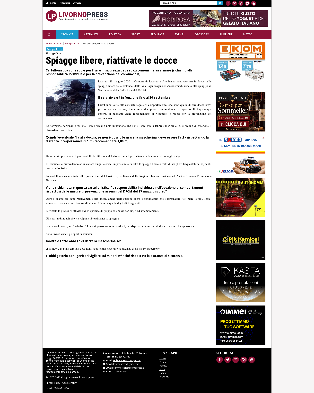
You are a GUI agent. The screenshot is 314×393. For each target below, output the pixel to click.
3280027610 (123, 356)
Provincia (157, 34)
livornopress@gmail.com (126, 364)
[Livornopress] (77, 16)
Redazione (64, 2)
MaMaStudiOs (61, 388)
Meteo (247, 34)
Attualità (91, 34)
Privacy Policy (53, 382)
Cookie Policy (69, 382)
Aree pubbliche (72, 43)
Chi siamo (51, 2)
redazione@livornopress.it (127, 360)
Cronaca (67, 34)
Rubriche (226, 34)
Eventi (179, 34)
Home (49, 43)
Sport (135, 34)
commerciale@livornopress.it (128, 367)
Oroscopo (202, 34)
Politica (115, 34)
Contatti (77, 2)
